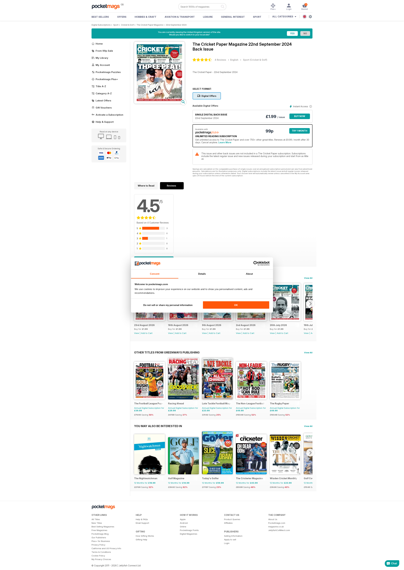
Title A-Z (101, 86)
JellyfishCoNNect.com (279, 530)
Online (183, 526)
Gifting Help (141, 539)
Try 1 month (299, 130)
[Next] (310, 304)
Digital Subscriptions (101, 25)
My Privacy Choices (101, 559)
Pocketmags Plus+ (107, 79)
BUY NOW (299, 116)
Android (184, 523)
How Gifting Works (145, 536)
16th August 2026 (178, 325)
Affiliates (228, 523)
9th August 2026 (211, 325)
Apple (183, 519)
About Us (272, 519)
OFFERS (121, 16)
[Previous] (136, 453)
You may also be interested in (158, 426)
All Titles (96, 519)
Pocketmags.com (276, 523)
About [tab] (249, 273)
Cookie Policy (98, 555)
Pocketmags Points (189, 530)
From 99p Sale (104, 50)
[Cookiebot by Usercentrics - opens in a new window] (256, 263)
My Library (102, 57)
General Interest (233, 16)
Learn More (224, 142)
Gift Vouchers (104, 107)
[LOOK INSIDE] (159, 102)
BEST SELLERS (100, 16)
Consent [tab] (154, 273)
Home (99, 43)
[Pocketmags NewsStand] (107, 6)
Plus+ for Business (101, 541)
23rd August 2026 (144, 325)
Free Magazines (99, 530)
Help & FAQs (142, 519)
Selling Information (233, 536)
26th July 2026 (278, 325)
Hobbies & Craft (145, 16)
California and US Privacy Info (106, 548)
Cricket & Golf (127, 25)
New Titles (97, 523)
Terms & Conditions (101, 552)
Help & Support (105, 121)
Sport (257, 16)
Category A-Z (104, 93)
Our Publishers (99, 537)
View (136, 333)
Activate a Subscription (109, 114)
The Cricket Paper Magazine (150, 25)
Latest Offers (103, 100)
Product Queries (232, 519)
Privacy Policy (98, 544)
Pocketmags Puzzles (108, 72)
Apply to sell (230, 539)
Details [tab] (202, 273)
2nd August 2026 (245, 325)
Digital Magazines (188, 534)
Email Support (142, 523)
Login (226, 543)
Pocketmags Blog (100, 534)
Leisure (208, 16)
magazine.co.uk (276, 526)
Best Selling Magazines (103, 526)
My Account (103, 64)
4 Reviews (220, 59)
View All (308, 278)
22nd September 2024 (176, 25)
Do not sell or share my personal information (168, 305)
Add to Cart (146, 333)
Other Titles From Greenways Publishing (167, 352)
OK (236, 305)
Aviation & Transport (180, 16)
